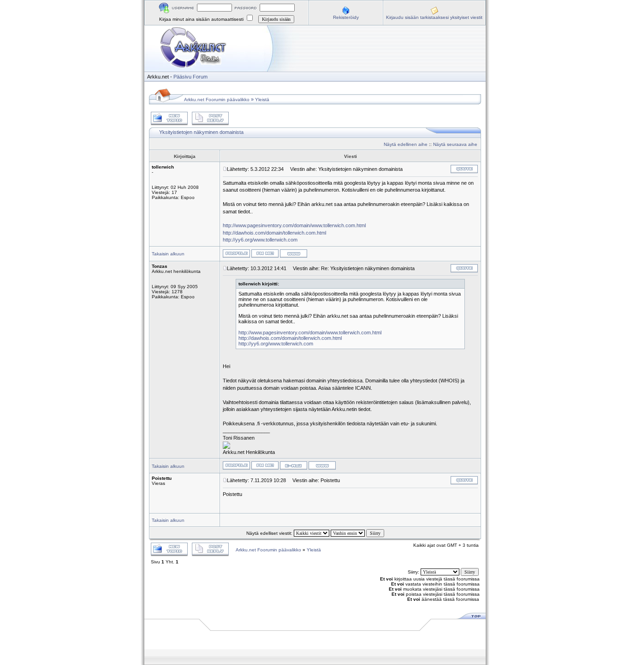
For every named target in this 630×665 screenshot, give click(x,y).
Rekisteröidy (346, 17)
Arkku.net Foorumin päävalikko (217, 99)
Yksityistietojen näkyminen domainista (201, 132)
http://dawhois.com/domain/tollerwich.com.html (274, 233)
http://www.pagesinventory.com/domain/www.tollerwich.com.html (294, 225)
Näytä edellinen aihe (406, 144)
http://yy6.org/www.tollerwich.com (260, 239)
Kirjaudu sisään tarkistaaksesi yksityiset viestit (434, 17)
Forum (200, 76)
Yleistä (262, 99)
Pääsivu (182, 76)
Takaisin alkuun (168, 253)
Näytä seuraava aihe (455, 144)
